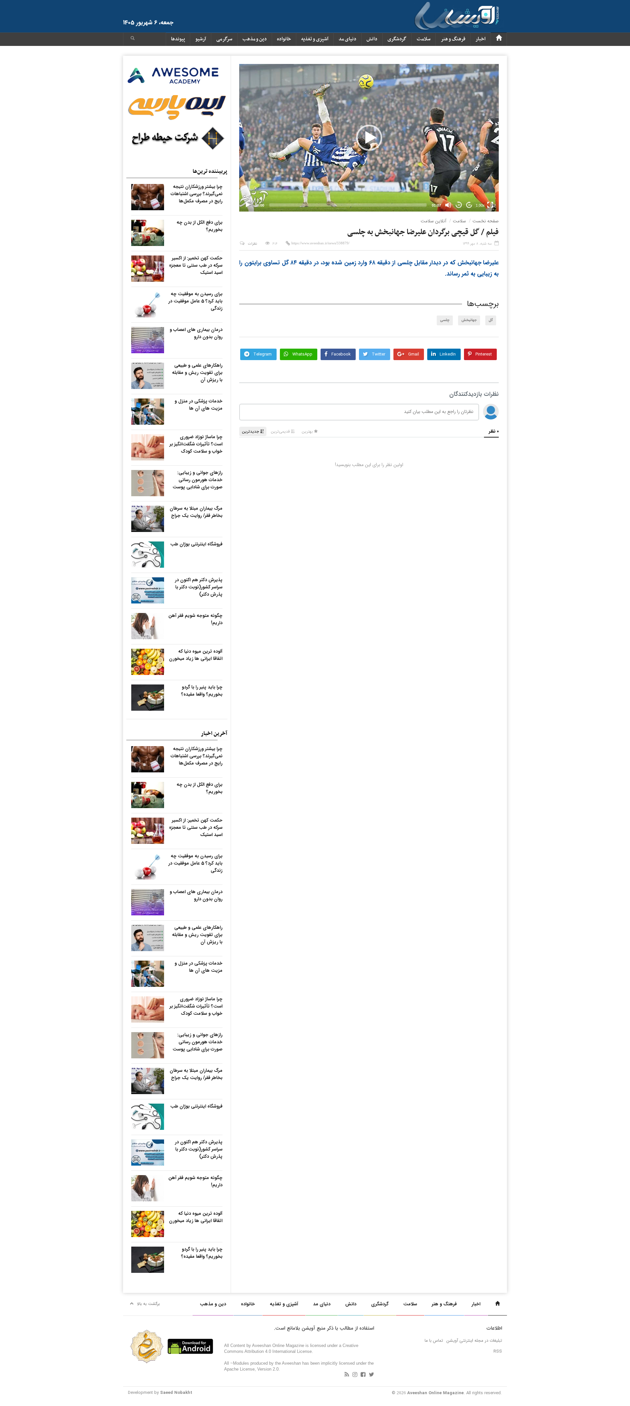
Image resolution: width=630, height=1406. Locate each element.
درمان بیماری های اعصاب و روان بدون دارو (196, 333)
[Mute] (448, 205)
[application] (369, 138)
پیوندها (178, 39)
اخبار (480, 39)
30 (458, 205)
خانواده (284, 39)
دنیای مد (347, 39)
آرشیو (200, 39)
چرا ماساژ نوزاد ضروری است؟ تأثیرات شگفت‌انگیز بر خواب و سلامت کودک (196, 444)
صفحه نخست (485, 221)
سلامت (423, 39)
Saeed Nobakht (176, 1392)
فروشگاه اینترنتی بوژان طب (196, 544)
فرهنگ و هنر (453, 39)
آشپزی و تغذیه (314, 39)
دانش (372, 39)
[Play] (247, 205)
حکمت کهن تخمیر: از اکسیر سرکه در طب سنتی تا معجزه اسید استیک (195, 265)
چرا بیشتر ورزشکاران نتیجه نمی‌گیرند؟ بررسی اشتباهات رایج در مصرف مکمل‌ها (196, 194)
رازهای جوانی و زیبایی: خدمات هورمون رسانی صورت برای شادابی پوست (197, 480)
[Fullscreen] (490, 205)
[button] (132, 39)
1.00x (480, 205)
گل (491, 320)
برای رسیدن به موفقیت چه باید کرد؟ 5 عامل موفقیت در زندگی (195, 301)
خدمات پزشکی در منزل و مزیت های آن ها (198, 404)
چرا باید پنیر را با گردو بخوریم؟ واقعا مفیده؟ (201, 690)
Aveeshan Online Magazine (435, 1393)
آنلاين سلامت (433, 221)
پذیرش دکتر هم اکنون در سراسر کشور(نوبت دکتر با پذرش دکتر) (198, 587)
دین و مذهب (254, 39)
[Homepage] (499, 39)
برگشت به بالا (148, 1304)
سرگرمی (224, 39)
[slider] (348, 205)
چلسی (445, 320)
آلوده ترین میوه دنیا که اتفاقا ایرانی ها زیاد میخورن (195, 655)
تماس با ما (434, 1340)
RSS (498, 1351)
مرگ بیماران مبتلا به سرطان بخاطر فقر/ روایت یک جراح (196, 512)
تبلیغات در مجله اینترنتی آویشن (474, 1340)
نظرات (252, 244)
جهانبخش (469, 320)
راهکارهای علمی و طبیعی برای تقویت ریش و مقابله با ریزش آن (197, 372)
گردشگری (397, 39)
